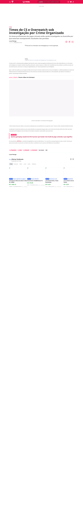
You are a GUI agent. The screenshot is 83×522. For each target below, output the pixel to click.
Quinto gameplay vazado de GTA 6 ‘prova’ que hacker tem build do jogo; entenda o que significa (41, 137)
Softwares (34, 164)
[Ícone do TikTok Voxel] (73, 1)
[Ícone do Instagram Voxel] (68, 2)
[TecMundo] (12, 2)
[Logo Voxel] (26, 2)
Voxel (10, 27)
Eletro (21, 164)
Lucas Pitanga (12, 41)
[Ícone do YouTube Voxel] (71, 1)
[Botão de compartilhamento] (66, 41)
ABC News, (19, 141)
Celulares (16, 164)
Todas (11, 164)
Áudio (29, 164)
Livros (25, 164)
